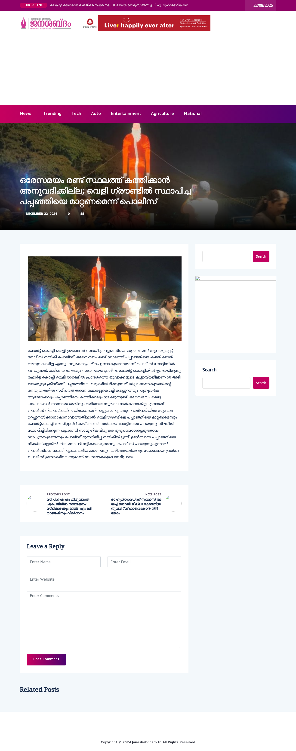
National (193, 114)
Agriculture (162, 114)
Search (261, 256)
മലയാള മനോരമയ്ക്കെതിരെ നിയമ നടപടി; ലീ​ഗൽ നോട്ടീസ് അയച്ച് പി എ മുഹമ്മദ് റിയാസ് (119, 5)
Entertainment (126, 114)
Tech (76, 114)
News (25, 114)
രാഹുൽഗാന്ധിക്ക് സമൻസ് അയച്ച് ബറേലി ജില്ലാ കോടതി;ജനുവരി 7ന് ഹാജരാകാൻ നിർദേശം (136, 506)
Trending (52, 114)
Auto (96, 114)
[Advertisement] (148, 70)
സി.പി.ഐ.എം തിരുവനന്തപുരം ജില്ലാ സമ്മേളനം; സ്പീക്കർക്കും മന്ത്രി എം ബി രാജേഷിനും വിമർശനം (69, 506)
